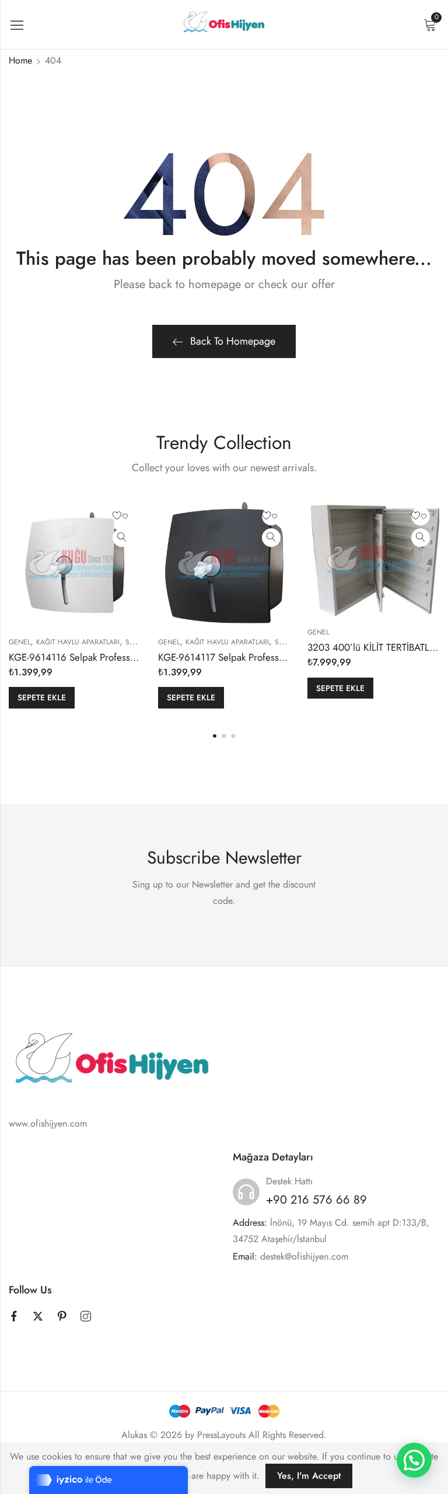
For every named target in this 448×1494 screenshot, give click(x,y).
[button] (214, 736)
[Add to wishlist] (122, 516)
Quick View (122, 537)
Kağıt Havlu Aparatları (78, 642)
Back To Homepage (232, 341)
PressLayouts (221, 1435)
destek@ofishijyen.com (304, 1256)
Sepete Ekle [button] (42, 697)
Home (20, 60)
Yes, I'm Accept (309, 1475)
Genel (19, 642)
